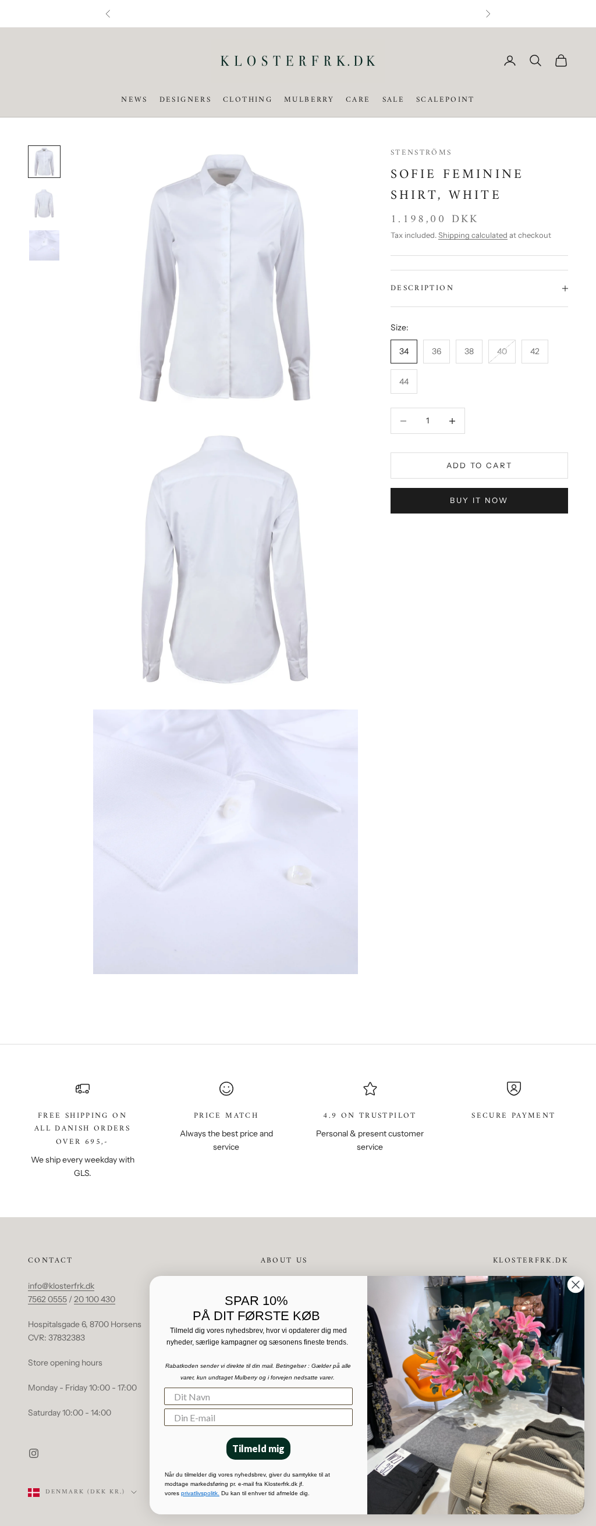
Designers (185, 100)
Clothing (247, 100)
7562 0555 (47, 1299)
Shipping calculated (473, 235)
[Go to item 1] (44, 161)
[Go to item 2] (44, 203)
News (134, 100)
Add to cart (479, 465)
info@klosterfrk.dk (61, 1286)
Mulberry (309, 100)
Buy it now (479, 500)
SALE (393, 100)
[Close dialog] (575, 1284)
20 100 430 (94, 1299)
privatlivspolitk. (200, 1493)
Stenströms (421, 152)
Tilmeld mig (258, 1448)
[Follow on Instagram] (34, 1453)
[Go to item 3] (44, 245)
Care (358, 100)
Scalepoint (445, 100)
